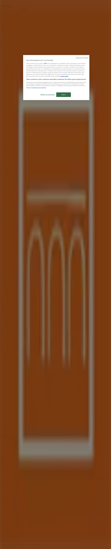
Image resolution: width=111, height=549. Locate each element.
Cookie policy (64, 76)
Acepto (63, 94)
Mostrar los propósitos (48, 94)
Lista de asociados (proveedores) (36, 88)
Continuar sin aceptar (82, 57)
